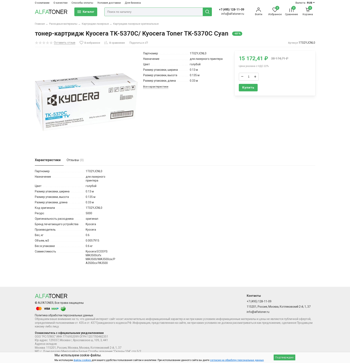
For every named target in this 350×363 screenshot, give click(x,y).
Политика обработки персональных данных (64, 315)
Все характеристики (155, 86)
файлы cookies (83, 360)
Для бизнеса (133, 2)
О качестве (60, 2)
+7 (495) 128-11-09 (231, 9)
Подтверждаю (284, 357)
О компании (42, 2)
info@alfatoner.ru (232, 13)
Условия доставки (109, 2)
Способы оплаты (82, 2)
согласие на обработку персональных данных (237, 360)
